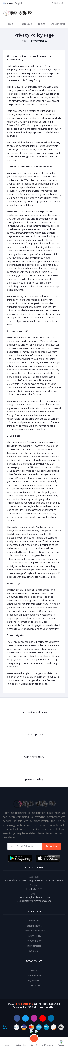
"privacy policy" (39, 40)
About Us (34, 920)
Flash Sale (25, 24)
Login (34, 970)
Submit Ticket (34, 925)
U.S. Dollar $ (56, 3)
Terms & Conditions (34, 930)
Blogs (41, 24)
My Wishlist (34, 980)
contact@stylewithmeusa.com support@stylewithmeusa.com (34, 899)
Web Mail (34, 950)
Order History (34, 975)
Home (9, 24)
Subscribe (51, 846)
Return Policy (34, 935)
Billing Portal (34, 945)
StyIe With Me (24, 1003)
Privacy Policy (34, 940)
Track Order (34, 985)
